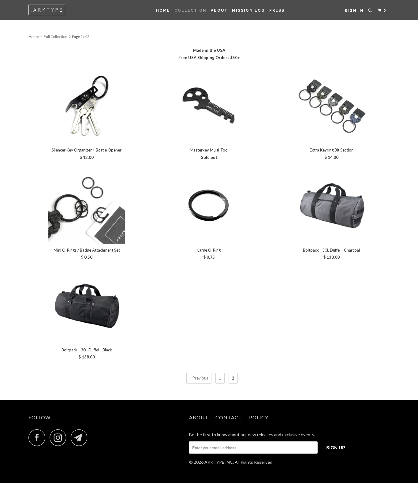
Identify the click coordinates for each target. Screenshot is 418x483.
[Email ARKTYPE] (81, 437)
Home (163, 10)
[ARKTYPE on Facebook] (38, 437)
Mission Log (248, 10)
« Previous (199, 378)
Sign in (354, 11)
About (219, 10)
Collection (190, 10)
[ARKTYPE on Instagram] (60, 437)
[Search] (370, 11)
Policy (258, 417)
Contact (228, 417)
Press (277, 10)
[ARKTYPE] (59, 10)
